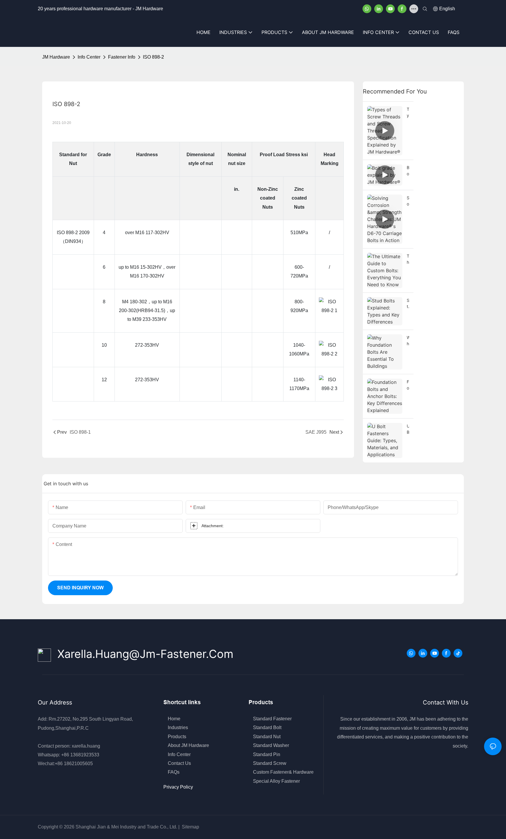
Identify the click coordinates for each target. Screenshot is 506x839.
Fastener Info (121, 57)
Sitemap (190, 826)
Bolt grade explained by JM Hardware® (408, 171)
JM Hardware (56, 57)
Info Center (89, 57)
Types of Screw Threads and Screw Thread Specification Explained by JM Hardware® (408, 112)
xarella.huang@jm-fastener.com (142, 654)
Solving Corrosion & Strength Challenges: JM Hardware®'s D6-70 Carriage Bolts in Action (408, 201)
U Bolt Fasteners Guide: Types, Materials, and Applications (408, 429)
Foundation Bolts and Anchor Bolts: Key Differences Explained (408, 385)
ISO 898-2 (153, 57)
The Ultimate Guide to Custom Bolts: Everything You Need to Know (408, 259)
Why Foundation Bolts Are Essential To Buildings (408, 341)
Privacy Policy (178, 786)
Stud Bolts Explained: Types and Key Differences (408, 303)
